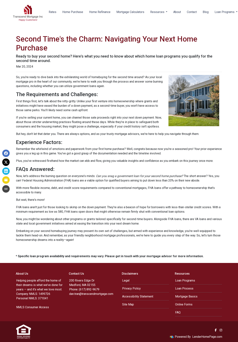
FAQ (178, 312)
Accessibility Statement (137, 296)
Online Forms (183, 304)
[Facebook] (216, 330)
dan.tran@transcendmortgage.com (91, 294)
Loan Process (184, 288)
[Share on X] (6, 162)
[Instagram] (221, 330)
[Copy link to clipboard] (6, 189)
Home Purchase (72, 12)
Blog (206, 12)
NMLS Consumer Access (32, 307)
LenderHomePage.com (207, 336)
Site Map (128, 304)
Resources (157, 12)
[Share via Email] (6, 180)
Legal (125, 280)
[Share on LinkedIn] (6, 171)
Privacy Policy (131, 288)
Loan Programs (185, 280)
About (177, 12)
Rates (52, 12)
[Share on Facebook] (6, 153)
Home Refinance (99, 12)
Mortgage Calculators (130, 12)
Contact (192, 12)
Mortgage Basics (186, 296)
